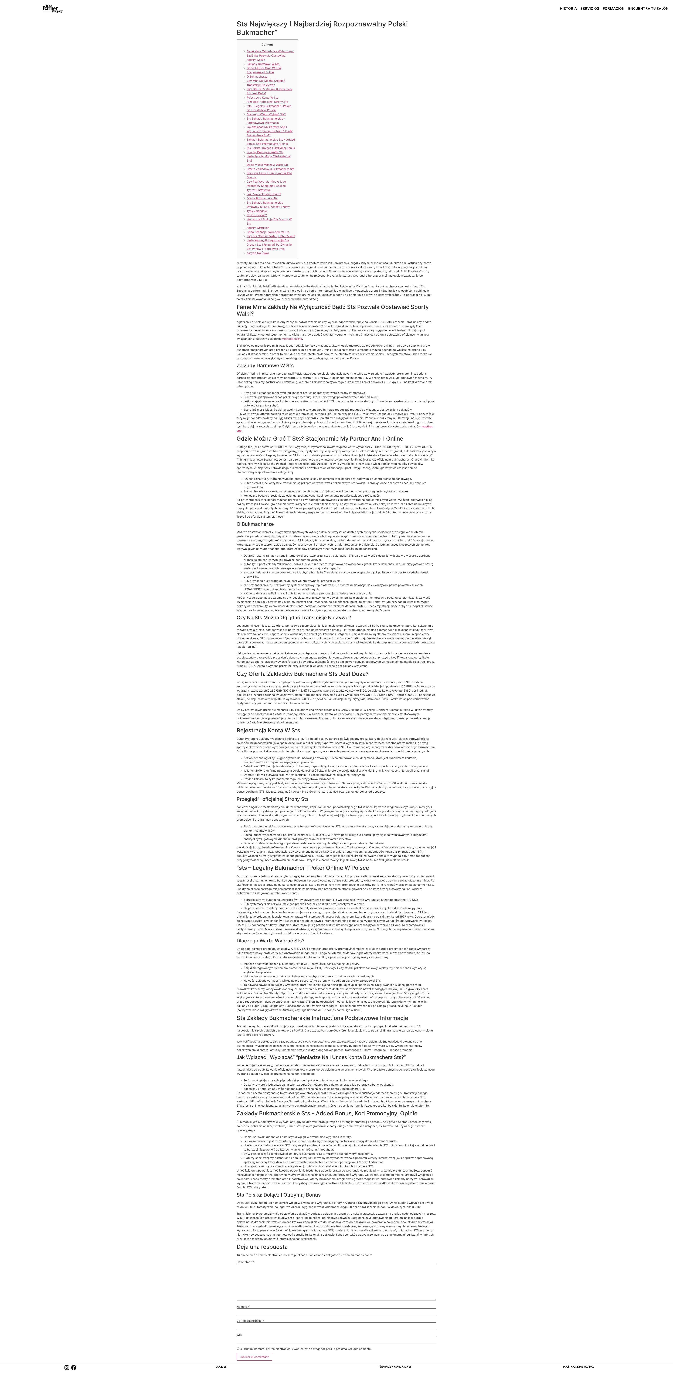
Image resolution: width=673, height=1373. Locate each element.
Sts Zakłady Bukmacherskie (265, 202)
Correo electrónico (250, 1320)
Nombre (243, 1306)
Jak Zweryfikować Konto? (264, 194)
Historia (568, 8)
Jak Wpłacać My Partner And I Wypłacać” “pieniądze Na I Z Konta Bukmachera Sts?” (270, 131)
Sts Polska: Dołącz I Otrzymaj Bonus (271, 148)
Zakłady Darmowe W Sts (263, 64)
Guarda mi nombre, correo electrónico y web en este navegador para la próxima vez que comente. (305, 1348)
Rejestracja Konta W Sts (262, 97)
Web (239, 1334)
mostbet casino (292, 338)
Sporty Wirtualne (258, 227)
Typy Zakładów (257, 211)
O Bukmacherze (257, 76)
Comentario (245, 1262)
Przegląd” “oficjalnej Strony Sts (267, 101)
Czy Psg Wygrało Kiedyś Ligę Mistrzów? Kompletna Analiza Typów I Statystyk (266, 186)
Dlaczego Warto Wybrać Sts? (266, 114)
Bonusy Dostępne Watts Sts (265, 152)
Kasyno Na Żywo (258, 253)
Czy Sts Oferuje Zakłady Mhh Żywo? (271, 236)
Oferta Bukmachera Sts (262, 198)
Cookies (221, 1366)
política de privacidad (578, 1366)
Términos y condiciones (395, 1366)
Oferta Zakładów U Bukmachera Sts (270, 169)
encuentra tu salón (648, 8)
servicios (589, 8)
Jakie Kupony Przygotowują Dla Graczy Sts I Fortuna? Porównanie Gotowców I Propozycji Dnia (269, 244)
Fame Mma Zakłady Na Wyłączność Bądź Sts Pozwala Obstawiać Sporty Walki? (270, 55)
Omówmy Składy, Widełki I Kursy (268, 206)
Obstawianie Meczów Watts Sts (267, 164)
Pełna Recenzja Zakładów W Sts (268, 232)
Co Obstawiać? (257, 215)
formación (614, 8)
